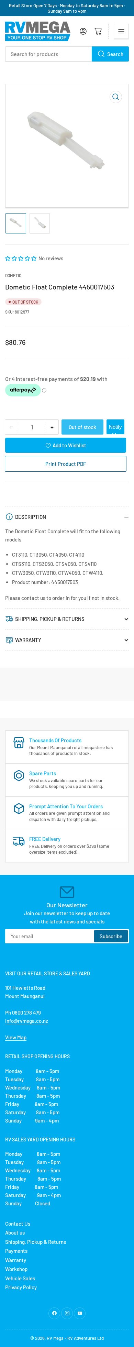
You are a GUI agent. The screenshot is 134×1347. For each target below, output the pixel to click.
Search (115, 54)
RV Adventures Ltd (85, 1338)
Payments (16, 1251)
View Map (15, 1037)
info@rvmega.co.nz (26, 1021)
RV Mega (55, 1338)
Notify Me (115, 429)
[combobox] (67, 54)
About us (15, 1232)
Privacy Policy (21, 1287)
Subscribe (111, 936)
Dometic (13, 275)
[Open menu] (121, 31)
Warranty (15, 1260)
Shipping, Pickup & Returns (35, 1242)
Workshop (16, 1269)
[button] (21, 258)
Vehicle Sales (20, 1278)
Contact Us (17, 1223)
